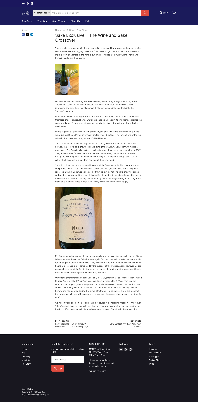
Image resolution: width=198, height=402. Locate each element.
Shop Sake (27, 21)
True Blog (42, 21)
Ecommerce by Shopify (38, 395)
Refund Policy (27, 389)
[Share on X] (27, 34)
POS (23, 395)
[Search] (145, 13)
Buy (23, 352)
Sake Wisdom (59, 21)
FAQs (87, 21)
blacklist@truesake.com (94, 309)
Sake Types (154, 356)
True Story (26, 364)
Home (24, 349)
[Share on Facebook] (23, 34)
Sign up (58, 368)
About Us (75, 21)
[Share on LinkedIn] (31, 34)
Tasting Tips (154, 360)
